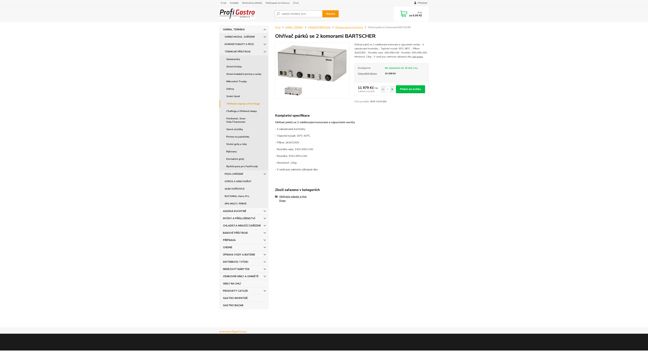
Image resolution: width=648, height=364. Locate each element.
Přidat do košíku (410, 89)
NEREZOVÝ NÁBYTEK (236, 269)
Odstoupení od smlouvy (278, 3)
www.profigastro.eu (233, 331)
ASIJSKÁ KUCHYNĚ (234, 211)
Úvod (296, 3)
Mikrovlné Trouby (236, 81)
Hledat (330, 14)
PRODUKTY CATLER (235, 291)
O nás (223, 3)
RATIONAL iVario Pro (237, 196)
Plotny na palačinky (237, 136)
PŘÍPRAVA (229, 240)
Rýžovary (231, 151)
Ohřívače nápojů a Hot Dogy (243, 103)
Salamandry (233, 59)
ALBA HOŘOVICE (235, 188)
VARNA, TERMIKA (234, 29)
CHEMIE (227, 247)
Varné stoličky (234, 129)
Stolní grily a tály (236, 144)
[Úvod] (245, 13)
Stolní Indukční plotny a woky (243, 74)
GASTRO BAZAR (233, 305)
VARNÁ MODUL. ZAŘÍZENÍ (240, 36)
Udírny (230, 88)
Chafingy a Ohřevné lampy (241, 111)
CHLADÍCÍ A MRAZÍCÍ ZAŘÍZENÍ (242, 225)
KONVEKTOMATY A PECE (239, 44)
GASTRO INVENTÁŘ (235, 298)
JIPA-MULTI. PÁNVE (236, 203)
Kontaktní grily (235, 159)
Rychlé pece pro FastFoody (242, 166)
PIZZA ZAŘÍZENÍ (234, 174)
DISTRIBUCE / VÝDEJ (235, 262)
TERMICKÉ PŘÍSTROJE (238, 51)
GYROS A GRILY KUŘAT (238, 181)
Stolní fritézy (234, 66)
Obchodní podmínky (252, 3)
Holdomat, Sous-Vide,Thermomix (236, 120)
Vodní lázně (233, 96)
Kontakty (234, 3)
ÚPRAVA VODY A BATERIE (239, 254)
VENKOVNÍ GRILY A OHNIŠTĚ (241, 276)
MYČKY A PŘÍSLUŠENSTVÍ (239, 218)
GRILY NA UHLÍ (232, 283)
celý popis (417, 56)
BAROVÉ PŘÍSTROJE (235, 233)
